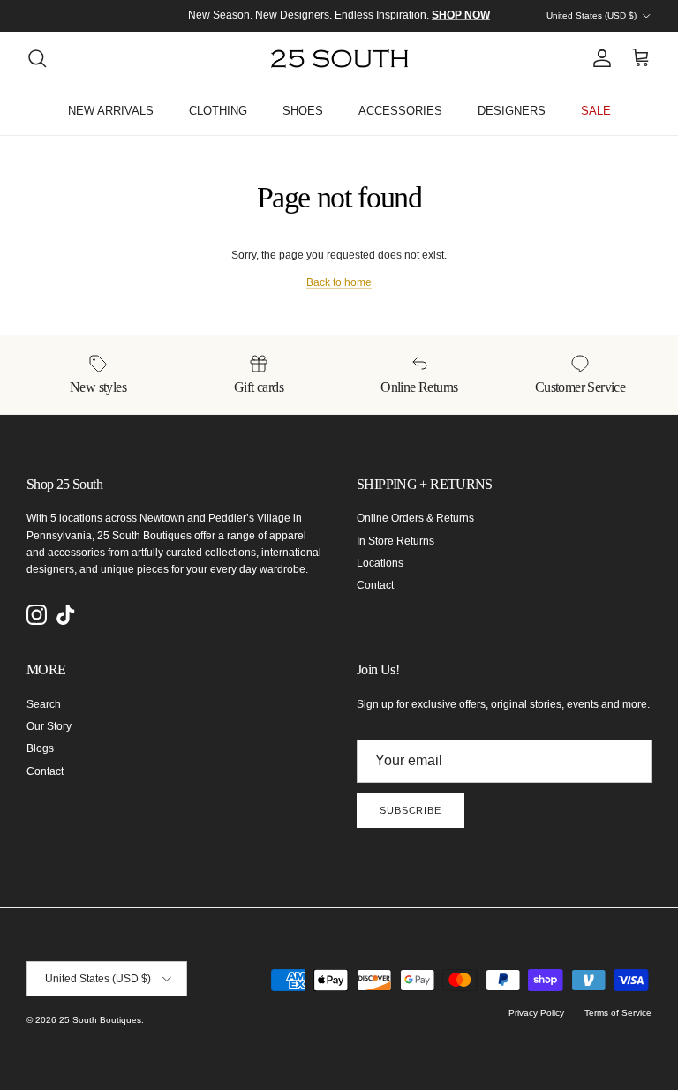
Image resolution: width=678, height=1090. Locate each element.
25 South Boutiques (100, 1020)
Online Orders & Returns (415, 518)
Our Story (49, 726)
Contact (375, 585)
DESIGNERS (512, 110)
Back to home (339, 282)
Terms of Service (618, 1013)
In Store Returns (395, 541)
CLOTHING (218, 110)
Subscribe (410, 810)
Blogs (40, 748)
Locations (380, 563)
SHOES (302, 110)
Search (43, 704)
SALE (596, 110)
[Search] (37, 58)
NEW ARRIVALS (111, 110)
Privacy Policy (536, 1013)
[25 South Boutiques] (339, 58)
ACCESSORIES (400, 110)
